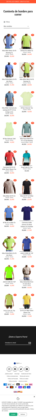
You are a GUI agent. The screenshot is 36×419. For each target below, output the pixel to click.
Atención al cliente (23, 381)
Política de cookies (24, 378)
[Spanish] (21, 391)
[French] (17, 391)
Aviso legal (16, 373)
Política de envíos (13, 381)
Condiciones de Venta (26, 373)
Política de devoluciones (12, 376)
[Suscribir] (29, 343)
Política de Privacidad (13, 378)
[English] (15, 391)
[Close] (34, 397)
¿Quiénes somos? (9, 373)
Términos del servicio (24, 376)
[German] (19, 391)
